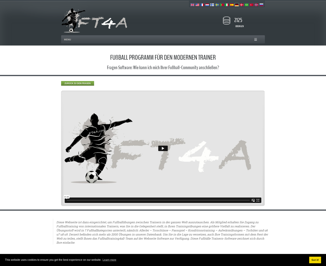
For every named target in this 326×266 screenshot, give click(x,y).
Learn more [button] (109, 259)
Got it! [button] (315, 260)
